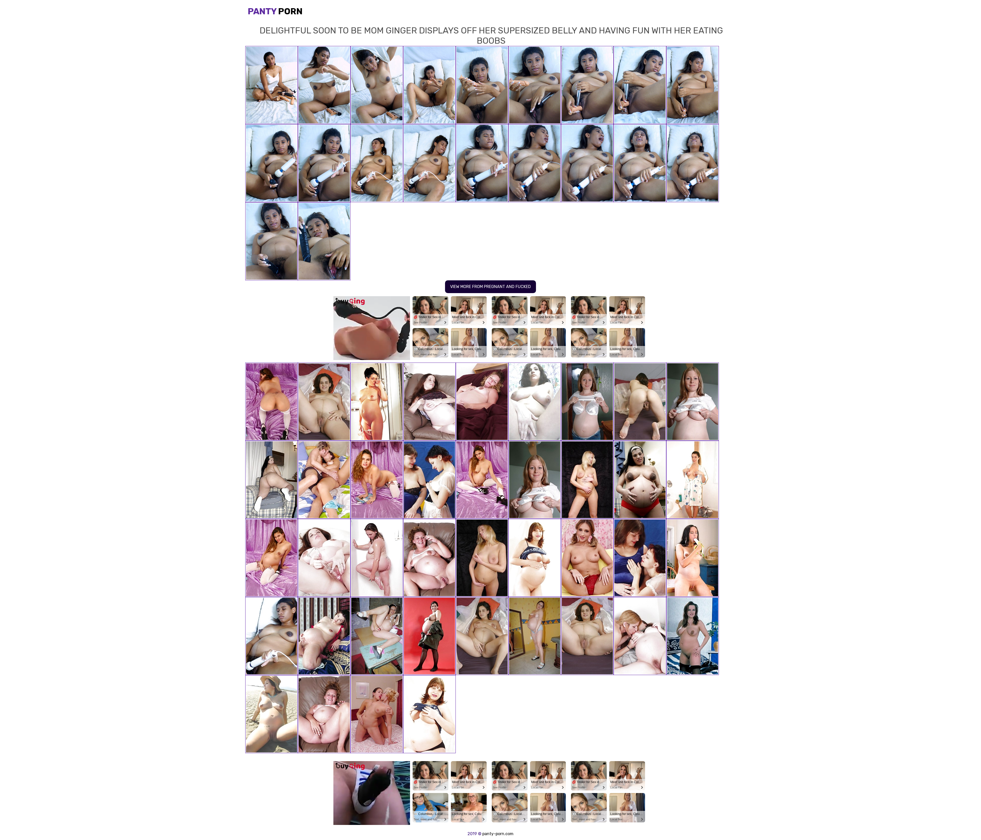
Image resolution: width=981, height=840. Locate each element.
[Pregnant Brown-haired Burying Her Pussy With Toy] (324, 558)
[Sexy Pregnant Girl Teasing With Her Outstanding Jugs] (271, 558)
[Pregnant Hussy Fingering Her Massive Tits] (692, 636)
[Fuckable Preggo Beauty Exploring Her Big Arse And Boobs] (271, 480)
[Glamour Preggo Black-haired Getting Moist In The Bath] (692, 480)
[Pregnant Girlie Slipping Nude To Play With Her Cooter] (429, 402)
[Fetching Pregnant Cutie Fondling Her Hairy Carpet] (324, 636)
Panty (275, 11)
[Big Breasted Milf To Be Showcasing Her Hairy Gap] (534, 558)
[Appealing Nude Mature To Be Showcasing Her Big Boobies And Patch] (534, 402)
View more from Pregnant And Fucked (490, 286)
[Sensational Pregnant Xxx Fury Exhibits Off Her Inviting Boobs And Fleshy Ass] (692, 558)
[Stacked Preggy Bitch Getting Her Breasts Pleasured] (429, 480)
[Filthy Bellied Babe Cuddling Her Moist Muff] (534, 636)
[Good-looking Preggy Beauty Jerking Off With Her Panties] (587, 636)
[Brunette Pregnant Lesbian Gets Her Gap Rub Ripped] (640, 636)
